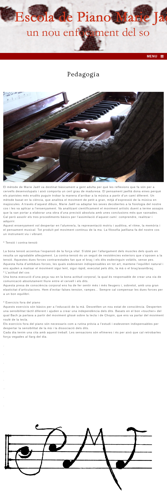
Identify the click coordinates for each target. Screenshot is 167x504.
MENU (152, 56)
